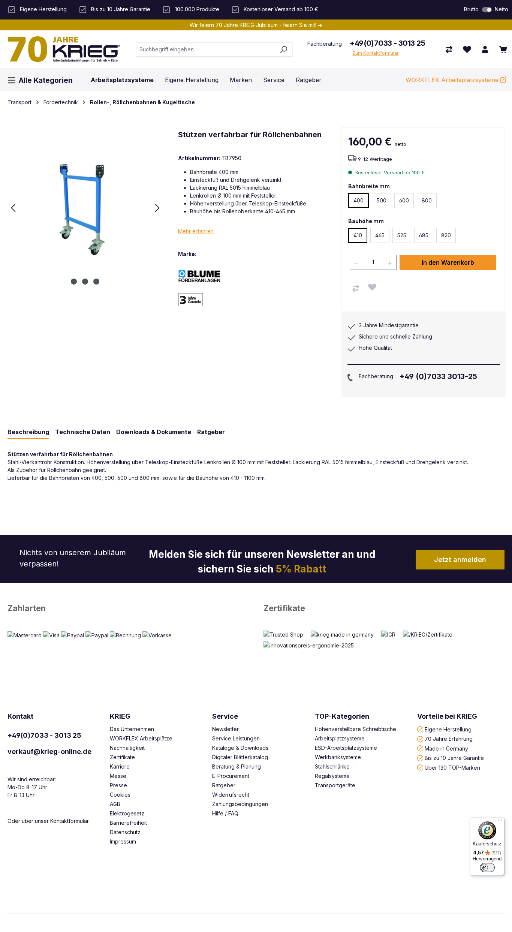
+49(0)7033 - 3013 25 (387, 43)
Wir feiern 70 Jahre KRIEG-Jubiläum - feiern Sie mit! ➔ (256, 25)
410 (357, 235)
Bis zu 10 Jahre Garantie (454, 758)
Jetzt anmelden (460, 559)
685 (423, 235)
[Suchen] (283, 49)
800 (427, 200)
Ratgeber (223, 785)
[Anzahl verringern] (356, 262)
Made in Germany (446, 748)
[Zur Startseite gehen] (64, 49)
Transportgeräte (335, 785)
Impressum (123, 841)
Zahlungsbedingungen (240, 804)
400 (358, 200)
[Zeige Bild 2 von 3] (85, 282)
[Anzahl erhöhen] (390, 262)
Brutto (471, 9)
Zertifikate (284, 608)
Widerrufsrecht (230, 794)
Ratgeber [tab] (211, 432)
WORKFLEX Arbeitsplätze (141, 738)
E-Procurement (230, 776)
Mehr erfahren (196, 231)
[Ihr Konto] (485, 49)
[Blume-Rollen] (204, 276)
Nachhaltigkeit (127, 748)
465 (380, 235)
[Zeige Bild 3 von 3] (96, 282)
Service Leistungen (236, 738)
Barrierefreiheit (128, 823)
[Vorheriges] (13, 208)
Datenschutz (125, 832)
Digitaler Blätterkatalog (240, 757)
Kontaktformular (69, 821)
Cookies (120, 794)
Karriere (120, 766)
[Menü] (500, 821)
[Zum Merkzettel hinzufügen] (372, 287)
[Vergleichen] (355, 288)
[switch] (487, 10)
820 (446, 235)
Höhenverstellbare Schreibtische (355, 729)
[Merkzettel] (467, 49)
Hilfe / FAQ (225, 813)
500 (381, 200)
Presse (118, 785)
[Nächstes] (157, 208)
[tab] (28, 432)
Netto (501, 9)
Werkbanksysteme (338, 757)
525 (401, 235)
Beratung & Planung (236, 766)
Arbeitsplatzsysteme (340, 738)
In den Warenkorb (448, 262)
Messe (118, 776)
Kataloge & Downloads (240, 748)
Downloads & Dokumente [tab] (153, 432)
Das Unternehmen (132, 729)
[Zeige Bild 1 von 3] (74, 282)
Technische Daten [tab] (82, 432)
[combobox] (205, 49)
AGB (115, 804)
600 (404, 200)
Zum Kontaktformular (375, 53)
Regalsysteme (332, 776)
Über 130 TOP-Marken (452, 767)
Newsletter (225, 729)
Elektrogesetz (127, 813)
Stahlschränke (332, 766)
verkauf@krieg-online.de (49, 751)
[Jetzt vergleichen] (449, 49)
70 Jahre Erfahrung (449, 739)
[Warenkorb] (503, 49)
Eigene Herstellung (448, 729)
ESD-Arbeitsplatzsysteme (346, 748)
